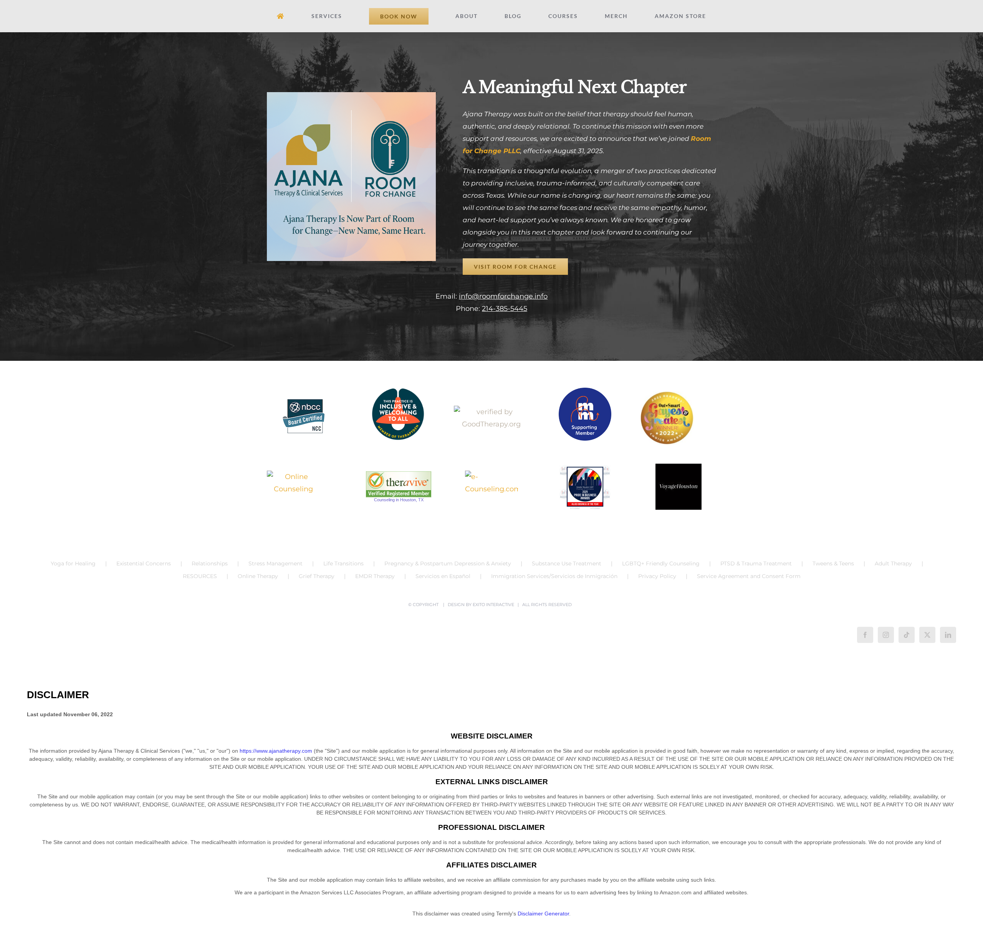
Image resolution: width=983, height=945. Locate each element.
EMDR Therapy (375, 576)
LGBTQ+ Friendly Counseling (661, 563)
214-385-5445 (504, 308)
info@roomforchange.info (503, 296)
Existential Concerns (143, 563)
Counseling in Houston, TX (399, 499)
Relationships (210, 563)
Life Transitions (343, 563)
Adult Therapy (893, 563)
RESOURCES (200, 576)
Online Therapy (258, 576)
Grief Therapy (316, 576)
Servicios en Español (442, 576)
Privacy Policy (657, 576)
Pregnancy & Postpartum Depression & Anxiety (447, 563)
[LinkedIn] (948, 635)
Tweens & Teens (833, 563)
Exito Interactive (493, 604)
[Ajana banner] (351, 95)
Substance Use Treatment (566, 563)
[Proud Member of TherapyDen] (398, 414)
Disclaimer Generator (543, 913)
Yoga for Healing (73, 563)
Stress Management (275, 563)
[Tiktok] (907, 635)
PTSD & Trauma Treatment (756, 563)
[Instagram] (886, 635)
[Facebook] (865, 635)
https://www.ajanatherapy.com (276, 751)
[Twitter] (927, 635)
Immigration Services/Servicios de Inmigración (554, 576)
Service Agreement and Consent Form (749, 576)
